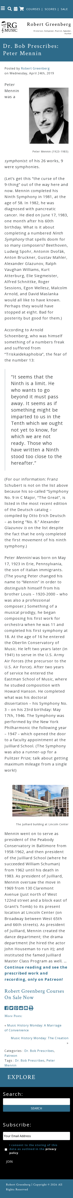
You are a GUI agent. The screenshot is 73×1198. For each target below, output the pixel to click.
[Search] (9, 8)
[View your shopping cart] (21, 8)
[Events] (15, 8)
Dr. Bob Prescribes (39, 1051)
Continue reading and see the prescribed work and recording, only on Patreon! (35, 973)
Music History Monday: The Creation (40, 1038)
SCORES (50, 9)
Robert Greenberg (35, 68)
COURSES (33, 9)
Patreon (10, 1056)
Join (9, 1162)
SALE (64, 9)
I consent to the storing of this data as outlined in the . (33, 1149)
